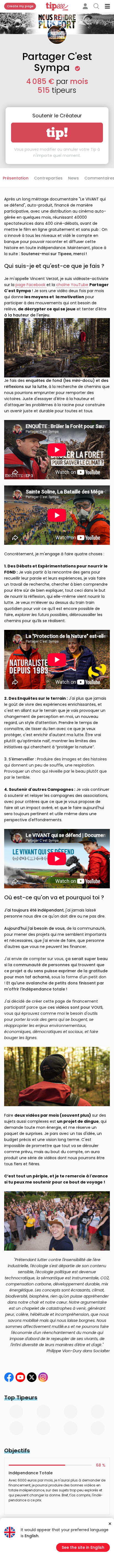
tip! (57, 133)
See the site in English (83, 1547)
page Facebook (30, 284)
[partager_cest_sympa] (43, 1377)
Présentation (15, 178)
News (73, 178)
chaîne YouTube (72, 284)
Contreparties (48, 178)
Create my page (20, 6)
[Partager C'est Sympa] (32, 1377)
